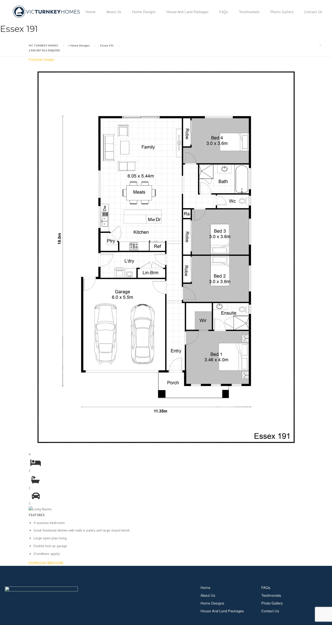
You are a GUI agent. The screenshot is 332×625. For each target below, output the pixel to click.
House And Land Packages (187, 11)
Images (49, 59)
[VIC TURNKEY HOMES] (46, 12)
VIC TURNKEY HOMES (43, 45)
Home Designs (144, 11)
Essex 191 (107, 45)
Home (91, 11)
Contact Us (313, 11)
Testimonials (249, 11)
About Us (113, 11)
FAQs (223, 11)
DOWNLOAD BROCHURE (46, 563)
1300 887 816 (38, 50)
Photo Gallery (281, 11)
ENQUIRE (54, 50)
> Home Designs (79, 45)
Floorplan (36, 59)
